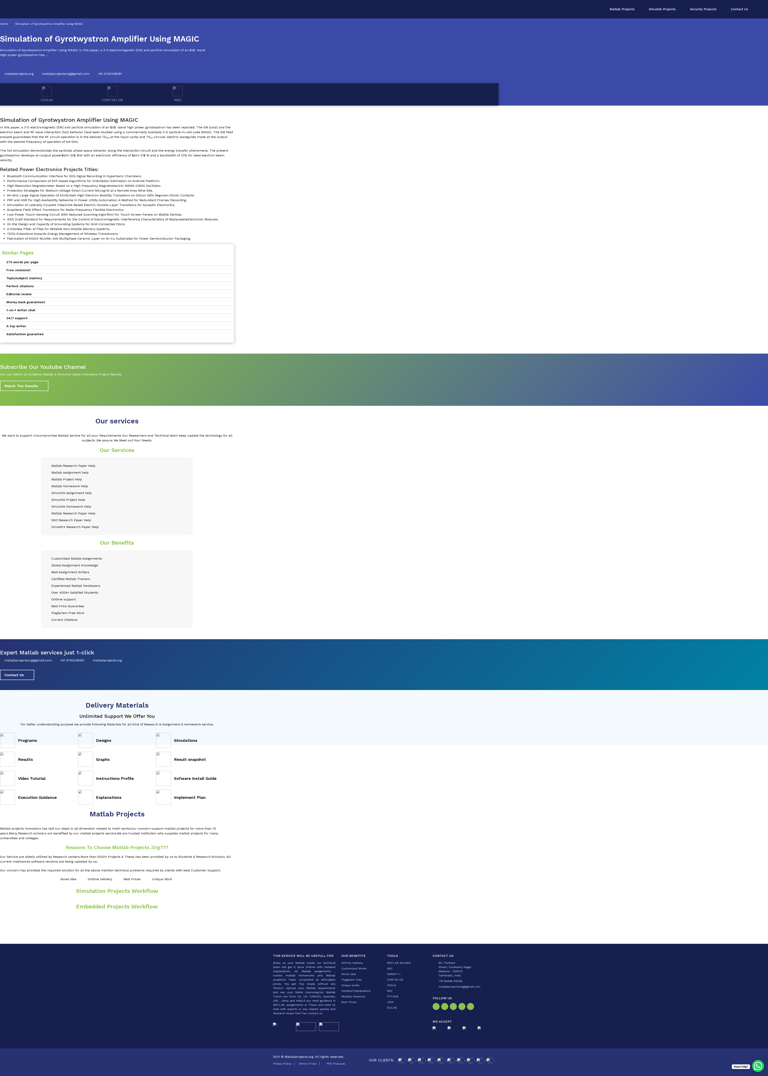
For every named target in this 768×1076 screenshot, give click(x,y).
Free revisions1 (18, 270)
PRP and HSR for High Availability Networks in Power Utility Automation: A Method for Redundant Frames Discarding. (97, 200)
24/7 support (17, 318)
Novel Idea (348, 974)
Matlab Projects (622, 9)
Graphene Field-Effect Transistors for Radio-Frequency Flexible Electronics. (65, 210)
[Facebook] (437, 1007)
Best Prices (349, 1002)
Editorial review (19, 294)
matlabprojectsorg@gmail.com (66, 74)
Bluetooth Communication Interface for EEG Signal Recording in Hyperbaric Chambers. (74, 176)
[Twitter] (454, 1007)
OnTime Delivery (352, 962)
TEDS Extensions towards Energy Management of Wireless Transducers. (62, 234)
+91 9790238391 (110, 74)
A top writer (16, 326)
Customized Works (354, 968)
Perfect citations (20, 286)
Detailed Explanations (356, 990)
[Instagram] (445, 1007)
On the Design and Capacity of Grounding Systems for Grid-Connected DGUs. (66, 224)
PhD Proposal (336, 1063)
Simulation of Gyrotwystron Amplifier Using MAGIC (49, 23)
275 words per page (22, 262)
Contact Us (739, 9)
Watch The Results (21, 386)
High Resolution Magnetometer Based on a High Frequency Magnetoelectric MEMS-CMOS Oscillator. (84, 186)
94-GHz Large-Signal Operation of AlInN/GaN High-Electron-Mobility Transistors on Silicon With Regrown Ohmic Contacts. (101, 195)
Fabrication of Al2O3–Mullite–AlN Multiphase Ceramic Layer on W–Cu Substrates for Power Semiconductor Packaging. (99, 238)
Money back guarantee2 (25, 302)
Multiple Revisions (353, 996)
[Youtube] (471, 1007)
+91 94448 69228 (450, 981)
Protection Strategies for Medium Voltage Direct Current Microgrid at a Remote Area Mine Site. (80, 190)
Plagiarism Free (351, 979)
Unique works (350, 985)
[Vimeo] (462, 1007)
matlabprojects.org (19, 74)
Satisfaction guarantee (25, 334)
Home (4, 23)
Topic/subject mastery (24, 278)
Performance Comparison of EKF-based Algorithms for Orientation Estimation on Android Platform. (83, 181)
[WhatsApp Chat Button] (758, 1066)
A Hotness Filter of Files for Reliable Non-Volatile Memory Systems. (58, 229)
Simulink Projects (662, 9)
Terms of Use (307, 1063)
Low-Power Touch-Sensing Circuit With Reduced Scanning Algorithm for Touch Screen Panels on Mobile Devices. (94, 214)
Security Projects (703, 9)
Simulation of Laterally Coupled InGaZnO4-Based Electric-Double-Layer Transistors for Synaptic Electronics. (91, 205)
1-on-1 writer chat (20, 310)
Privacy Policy (282, 1063)
